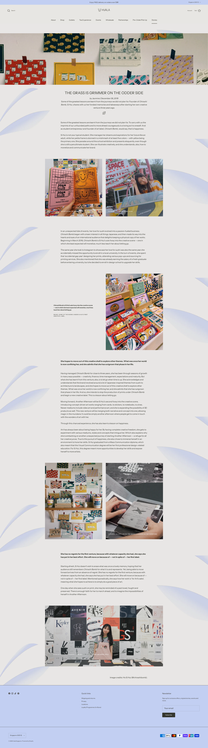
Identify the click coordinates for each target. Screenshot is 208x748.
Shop (62, 20)
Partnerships (123, 20)
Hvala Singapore (17, 741)
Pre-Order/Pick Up (140, 20)
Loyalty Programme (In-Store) (91, 707)
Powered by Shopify (27, 741)
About (53, 20)
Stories (154, 20)
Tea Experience (85, 20)
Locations (84, 704)
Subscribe (168, 715)
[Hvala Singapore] (104, 10)
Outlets (72, 20)
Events (98, 20)
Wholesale (110, 20)
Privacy (83, 701)
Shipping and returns (88, 698)
